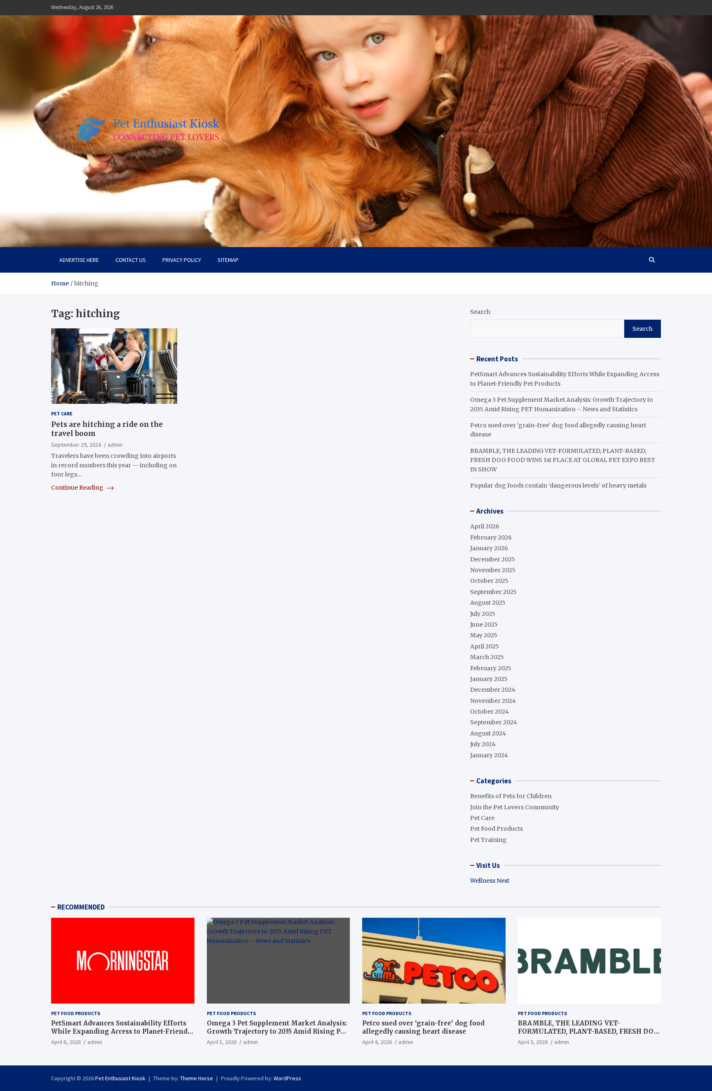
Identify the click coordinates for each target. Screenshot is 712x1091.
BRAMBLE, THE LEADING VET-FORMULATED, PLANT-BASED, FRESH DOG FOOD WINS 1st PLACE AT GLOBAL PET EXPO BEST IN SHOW (562, 460)
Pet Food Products (496, 828)
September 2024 (493, 722)
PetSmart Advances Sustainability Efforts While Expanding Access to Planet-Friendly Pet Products (122, 1031)
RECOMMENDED (81, 907)
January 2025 (489, 679)
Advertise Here (79, 260)
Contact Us (130, 260)
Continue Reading (78, 487)
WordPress (287, 1078)
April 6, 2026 (66, 1042)
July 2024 (483, 744)
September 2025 (493, 592)
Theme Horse (196, 1078)
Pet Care (62, 413)
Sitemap (228, 260)
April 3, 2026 (533, 1042)
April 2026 (484, 526)
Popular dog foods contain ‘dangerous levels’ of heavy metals (558, 485)
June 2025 (484, 624)
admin (115, 444)
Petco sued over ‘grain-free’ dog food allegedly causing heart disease (423, 1027)
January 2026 (489, 548)
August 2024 (488, 733)
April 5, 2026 (222, 1042)
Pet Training (488, 840)
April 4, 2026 (377, 1042)
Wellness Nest (489, 880)
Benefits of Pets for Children (511, 796)
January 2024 (489, 755)
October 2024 (489, 711)
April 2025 (484, 646)
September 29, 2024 (76, 444)
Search (480, 312)
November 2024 (493, 701)
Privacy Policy (181, 260)
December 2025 (492, 559)
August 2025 (488, 602)
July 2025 (482, 613)
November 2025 (492, 570)
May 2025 (483, 635)
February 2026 (491, 537)
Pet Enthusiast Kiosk (120, 1078)
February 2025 (490, 668)
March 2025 (487, 657)
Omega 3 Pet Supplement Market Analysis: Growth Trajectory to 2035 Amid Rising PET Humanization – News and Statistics (278, 1031)
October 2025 (489, 580)
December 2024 (492, 689)
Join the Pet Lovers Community (514, 807)
